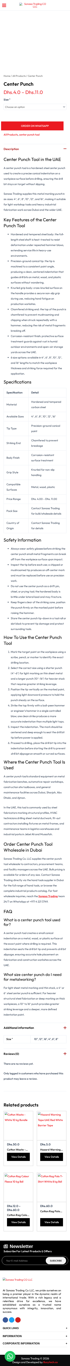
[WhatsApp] (10, 1356)
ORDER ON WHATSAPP (35, 126)
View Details (18, 1156)
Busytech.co (50, 1362)
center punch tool (29, 134)
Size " (7, 99)
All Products (19, 76)
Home (7, 76)
